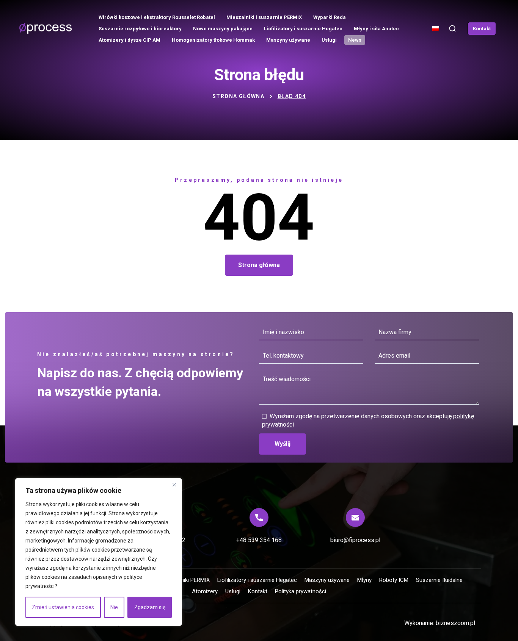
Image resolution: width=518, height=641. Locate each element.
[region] (98, 552)
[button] (452, 28)
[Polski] (436, 32)
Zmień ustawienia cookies (63, 607)
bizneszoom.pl (455, 623)
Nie (114, 607)
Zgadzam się (149, 607)
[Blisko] (174, 484)
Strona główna (238, 96)
